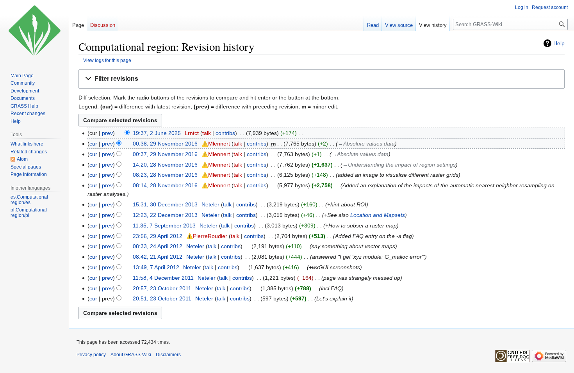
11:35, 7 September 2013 (164, 225)
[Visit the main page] (34, 31)
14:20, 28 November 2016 (165, 165)
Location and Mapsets (377, 215)
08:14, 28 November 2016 (165, 185)
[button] (321, 79)
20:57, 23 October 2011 (162, 288)
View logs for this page (107, 60)
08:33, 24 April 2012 (157, 246)
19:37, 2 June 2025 (157, 133)
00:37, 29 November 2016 (165, 154)
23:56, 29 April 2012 (157, 236)
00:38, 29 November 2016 (165, 143)
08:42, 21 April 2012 (157, 257)
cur (93, 143)
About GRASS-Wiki (131, 354)
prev (107, 133)
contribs (225, 133)
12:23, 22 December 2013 (165, 215)
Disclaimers (168, 354)
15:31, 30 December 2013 (165, 204)
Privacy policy (91, 354)
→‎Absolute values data (366, 143)
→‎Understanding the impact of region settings (399, 165)
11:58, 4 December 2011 (163, 278)
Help (559, 43)
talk (206, 133)
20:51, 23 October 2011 (162, 298)
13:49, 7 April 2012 (156, 267)
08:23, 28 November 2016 (165, 175)
